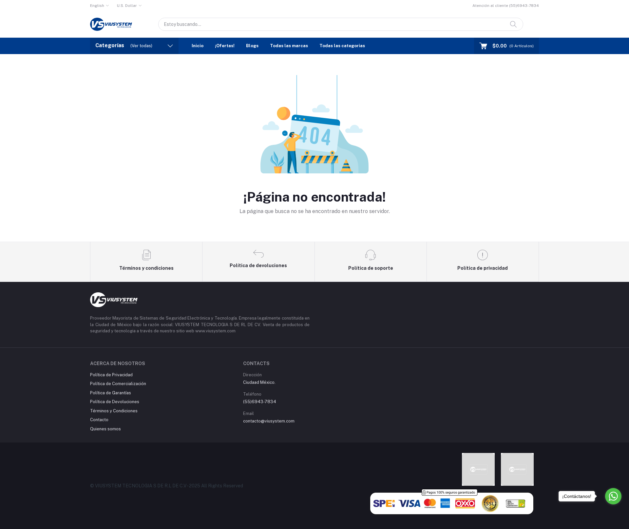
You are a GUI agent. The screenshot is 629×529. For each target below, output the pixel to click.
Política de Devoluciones (114, 401)
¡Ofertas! (225, 45)
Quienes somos (105, 428)
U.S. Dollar (127, 5)
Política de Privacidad (111, 374)
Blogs (252, 45)
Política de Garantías (110, 392)
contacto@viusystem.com (269, 421)
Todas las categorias (342, 45)
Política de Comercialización (118, 383)
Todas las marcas (289, 45)
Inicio (197, 45)
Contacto (99, 419)
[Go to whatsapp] (613, 496)
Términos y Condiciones (114, 410)
